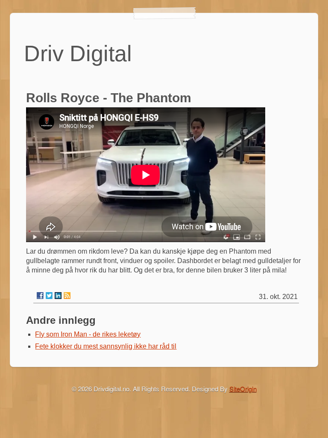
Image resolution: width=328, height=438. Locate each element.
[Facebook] (40, 295)
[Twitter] (49, 295)
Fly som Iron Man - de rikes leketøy (88, 334)
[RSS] (67, 295)
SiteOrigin (243, 388)
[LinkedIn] (58, 295)
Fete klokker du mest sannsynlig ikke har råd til (105, 346)
